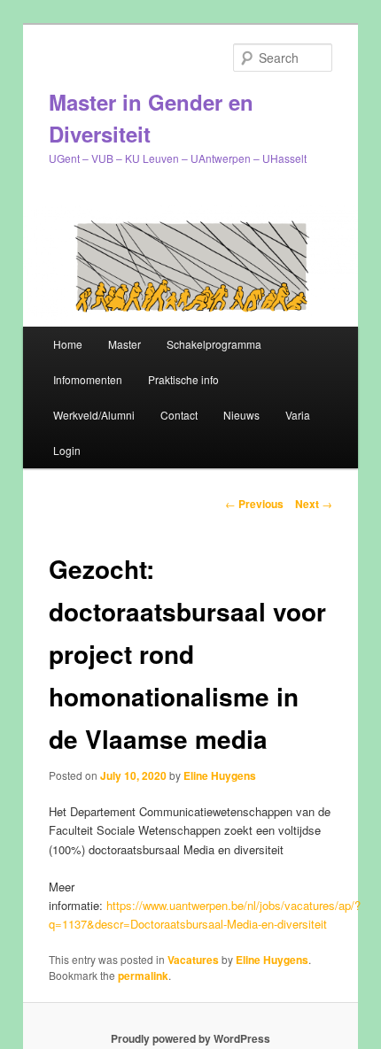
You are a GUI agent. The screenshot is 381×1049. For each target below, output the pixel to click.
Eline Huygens (219, 775)
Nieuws (241, 414)
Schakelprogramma (214, 343)
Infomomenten (87, 379)
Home (67, 343)
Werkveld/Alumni (94, 414)
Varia (297, 414)
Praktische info (183, 379)
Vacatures (193, 960)
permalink (143, 975)
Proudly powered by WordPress (190, 1038)
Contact (179, 414)
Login (67, 450)
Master (124, 343)
